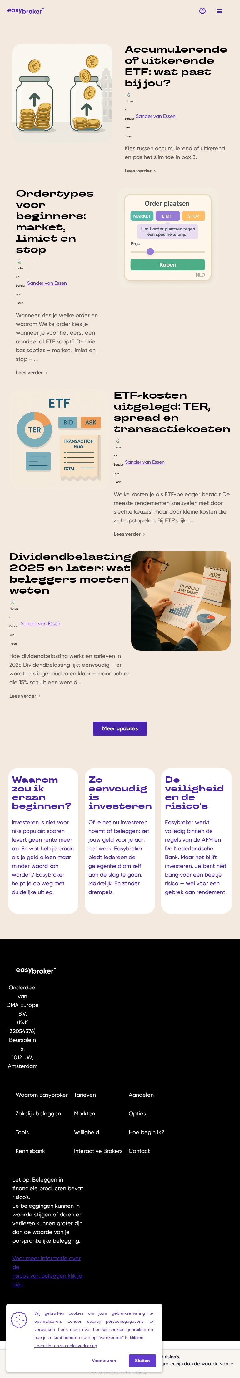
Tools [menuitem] (22, 1132)
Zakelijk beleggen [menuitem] (38, 1113)
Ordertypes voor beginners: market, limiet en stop (55, 221)
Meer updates (120, 728)
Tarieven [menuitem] (85, 1094)
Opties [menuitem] (137, 1113)
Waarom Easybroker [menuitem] (42, 1094)
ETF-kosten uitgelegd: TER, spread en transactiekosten (172, 412)
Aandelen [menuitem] (141, 1094)
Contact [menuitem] (139, 1151)
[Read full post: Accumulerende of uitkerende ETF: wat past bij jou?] (65, 109)
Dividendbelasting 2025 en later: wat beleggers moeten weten (70, 573)
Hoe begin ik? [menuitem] (146, 1132)
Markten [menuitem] (84, 1113)
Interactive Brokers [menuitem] (98, 1151)
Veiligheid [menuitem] (86, 1132)
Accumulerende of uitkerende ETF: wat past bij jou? (176, 66)
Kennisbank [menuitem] (30, 1151)
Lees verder (139, 171)
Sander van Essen (156, 116)
